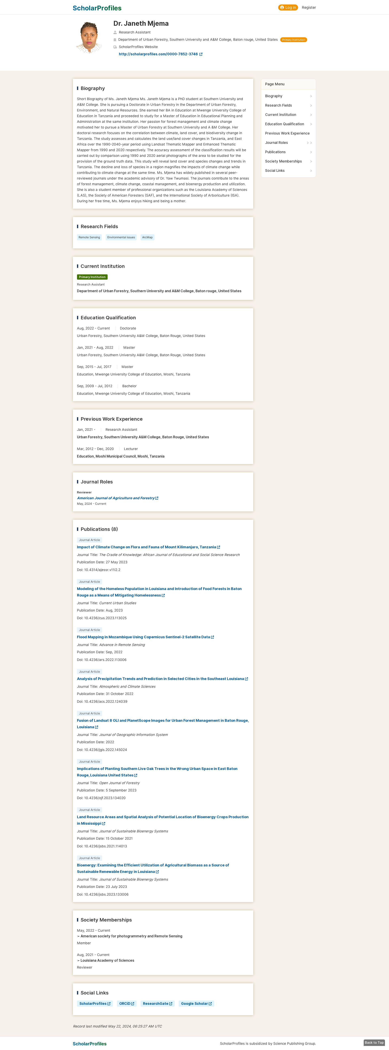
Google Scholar (194, 1004)
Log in (290, 7)
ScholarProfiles (93, 1004)
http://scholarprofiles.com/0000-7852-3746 (159, 54)
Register (309, 7)
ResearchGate (155, 1004)
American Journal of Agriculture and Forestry (115, 498)
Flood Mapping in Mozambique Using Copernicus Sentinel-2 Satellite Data (143, 637)
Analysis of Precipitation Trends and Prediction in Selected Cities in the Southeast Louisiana (160, 679)
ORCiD (124, 1004)
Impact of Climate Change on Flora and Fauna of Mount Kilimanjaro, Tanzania (146, 547)
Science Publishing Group (294, 1043)
